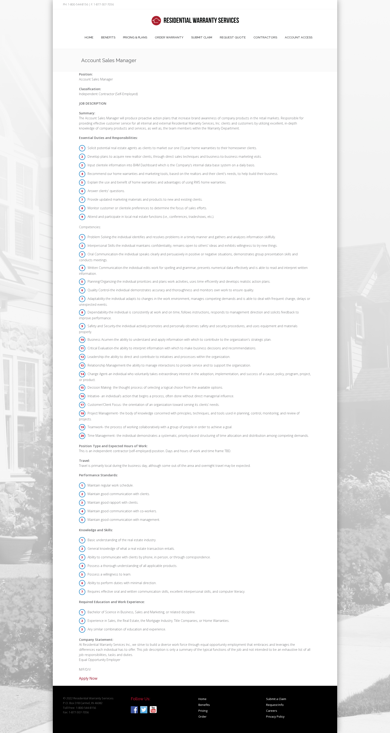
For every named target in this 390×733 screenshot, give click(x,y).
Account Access (298, 37)
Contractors (265, 37)
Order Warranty (169, 37)
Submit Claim (201, 37)
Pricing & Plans (135, 37)
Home (89, 37)
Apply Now (88, 678)
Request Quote (233, 37)
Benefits (108, 37)
